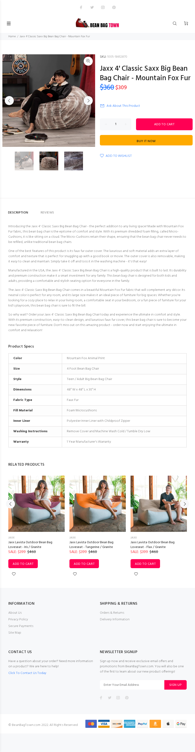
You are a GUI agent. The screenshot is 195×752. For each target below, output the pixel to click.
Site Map (14, 633)
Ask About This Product (123, 106)
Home (12, 36)
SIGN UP (175, 685)
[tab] (34, 210)
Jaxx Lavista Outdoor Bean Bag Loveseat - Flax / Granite (153, 545)
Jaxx (11, 537)
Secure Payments (20, 626)
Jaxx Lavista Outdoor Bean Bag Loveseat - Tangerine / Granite (91, 545)
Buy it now (146, 141)
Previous (9, 100)
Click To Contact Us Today (27, 673)
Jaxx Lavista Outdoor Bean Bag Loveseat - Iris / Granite (30, 545)
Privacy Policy (18, 619)
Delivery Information (115, 619)
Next (88, 100)
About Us (15, 613)
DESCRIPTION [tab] (18, 212)
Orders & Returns (112, 613)
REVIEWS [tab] (47, 212)
